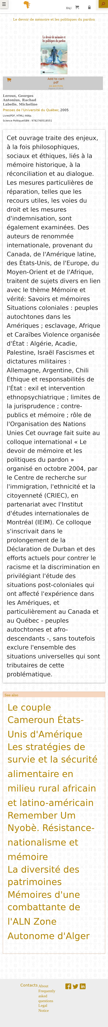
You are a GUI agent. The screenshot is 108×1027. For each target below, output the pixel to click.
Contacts (29, 985)
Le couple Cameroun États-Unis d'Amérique (45, 721)
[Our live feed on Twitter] (75, 986)
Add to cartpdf (56, 83)
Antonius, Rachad (19, 100)
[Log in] (90, 7)
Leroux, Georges (18, 96)
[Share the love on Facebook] (68, 986)
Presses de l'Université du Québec (31, 110)
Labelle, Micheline (20, 104)
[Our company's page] (83, 986)
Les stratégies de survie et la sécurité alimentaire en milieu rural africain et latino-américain (52, 775)
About (43, 985)
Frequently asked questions (46, 995)
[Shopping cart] (77, 7)
